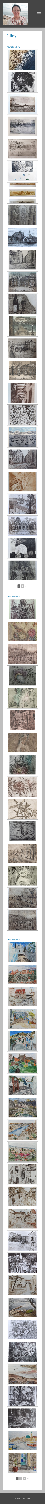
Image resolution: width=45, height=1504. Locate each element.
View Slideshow (13, 46)
